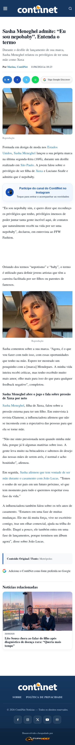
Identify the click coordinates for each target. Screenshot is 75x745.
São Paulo (27, 165)
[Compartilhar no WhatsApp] (35, 79)
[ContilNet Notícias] (37, 8)
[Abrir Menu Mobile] (5, 8)
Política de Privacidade (44, 697)
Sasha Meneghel (24, 153)
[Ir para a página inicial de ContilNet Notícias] (37, 686)
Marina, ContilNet (17, 67)
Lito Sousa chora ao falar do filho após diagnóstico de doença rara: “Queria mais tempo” (33, 642)
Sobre (17, 697)
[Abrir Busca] (70, 9)
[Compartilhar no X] (26, 79)
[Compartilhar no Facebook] (17, 79)
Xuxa (39, 170)
